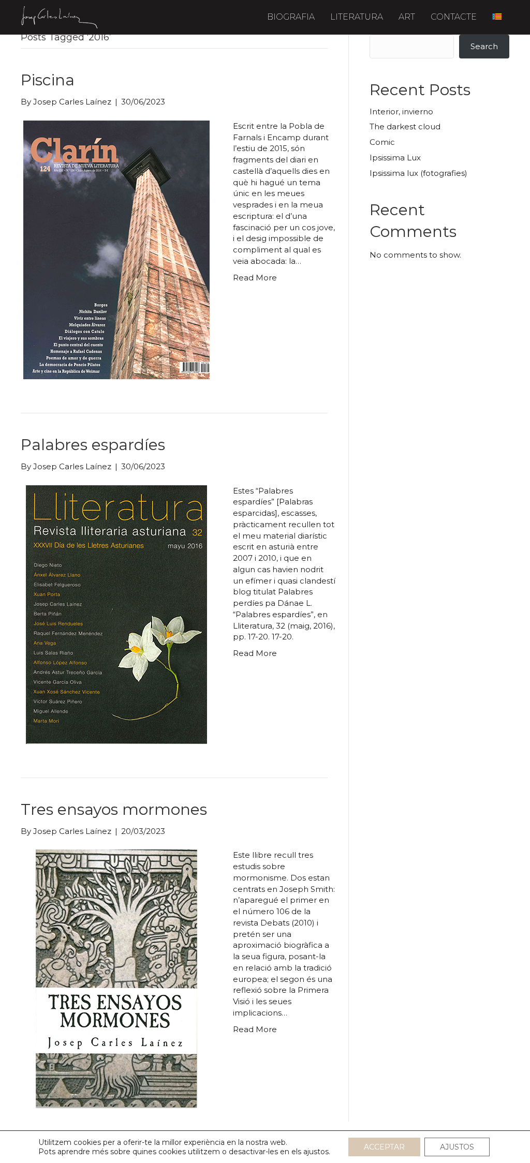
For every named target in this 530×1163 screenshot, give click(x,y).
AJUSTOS (457, 1147)
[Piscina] (116, 249)
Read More (255, 277)
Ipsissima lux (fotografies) (418, 173)
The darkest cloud (405, 126)
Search (484, 46)
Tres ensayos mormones (114, 809)
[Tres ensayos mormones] (116, 978)
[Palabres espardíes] (116, 614)
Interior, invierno (401, 111)
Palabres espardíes (93, 444)
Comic (382, 142)
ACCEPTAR (384, 1147)
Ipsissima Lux (395, 157)
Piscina (48, 80)
